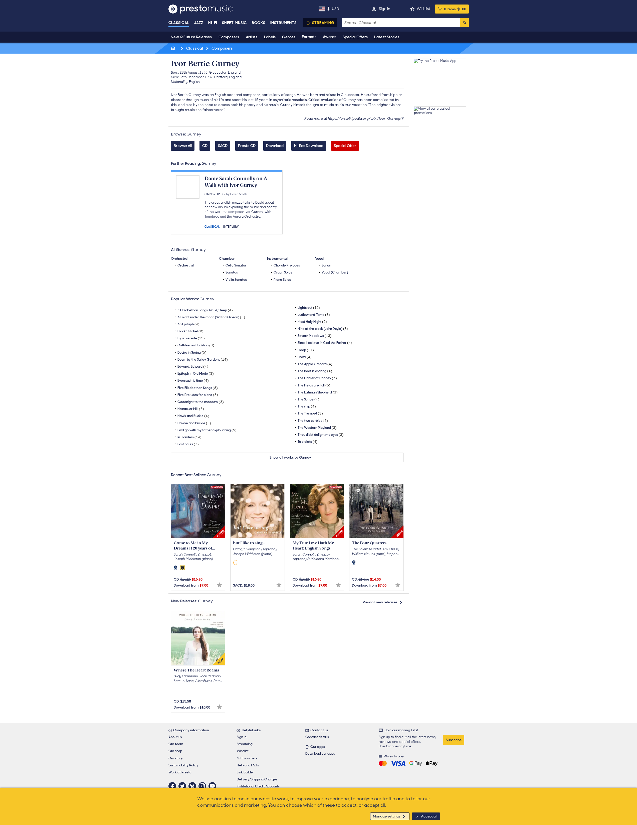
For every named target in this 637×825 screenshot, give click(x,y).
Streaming (323, 22)
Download (275, 145)
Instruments (283, 22)
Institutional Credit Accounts (258, 786)
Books (259, 22)
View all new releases (380, 602)
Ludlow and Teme (314, 315)
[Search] (464, 22)
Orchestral (185, 265)
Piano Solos (282, 280)
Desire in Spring (191, 352)
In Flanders (189, 437)
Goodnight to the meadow (200, 402)
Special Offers (355, 37)
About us (175, 737)
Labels (270, 37)
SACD (223, 145)
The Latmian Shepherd (318, 392)
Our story (175, 758)
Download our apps (320, 753)
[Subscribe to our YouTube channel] (213, 786)
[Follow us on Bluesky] (193, 786)
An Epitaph (188, 324)
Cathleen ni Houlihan (195, 345)
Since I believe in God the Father (325, 343)
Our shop (175, 751)
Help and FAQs (248, 765)
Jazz (198, 22)
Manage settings (386, 816)
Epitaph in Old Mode (195, 373)
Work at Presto (179, 772)
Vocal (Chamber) (335, 272)
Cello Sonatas (236, 265)
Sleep (306, 350)
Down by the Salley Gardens (202, 359)
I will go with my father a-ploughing (207, 430)
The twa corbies (313, 421)
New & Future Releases (191, 37)
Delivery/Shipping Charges (257, 779)
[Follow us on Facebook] (173, 786)
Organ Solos (283, 272)
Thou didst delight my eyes (321, 435)
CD (204, 145)
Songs (326, 265)
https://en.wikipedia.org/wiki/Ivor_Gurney (364, 118)
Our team (175, 744)
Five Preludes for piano (197, 395)
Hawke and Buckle (194, 423)
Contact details (317, 737)
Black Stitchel (190, 331)
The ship (307, 406)
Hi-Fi (212, 22)
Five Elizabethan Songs (197, 388)
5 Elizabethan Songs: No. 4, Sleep (205, 310)
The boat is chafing (315, 371)
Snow (305, 357)
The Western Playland (317, 428)
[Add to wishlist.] (219, 585)
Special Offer (345, 145)
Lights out (309, 308)
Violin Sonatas (236, 280)
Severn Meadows (315, 336)
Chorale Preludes (287, 265)
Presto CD (247, 145)
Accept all (429, 816)
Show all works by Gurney (290, 457)
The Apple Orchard (315, 364)
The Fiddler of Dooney (317, 378)
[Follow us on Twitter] (183, 786)
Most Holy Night (312, 322)
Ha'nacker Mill (190, 409)
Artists (252, 37)
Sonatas (232, 272)
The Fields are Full (314, 385)
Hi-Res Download (308, 145)
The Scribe (308, 399)
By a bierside (191, 338)
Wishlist (423, 8)
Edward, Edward (192, 366)
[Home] (174, 48)
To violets (308, 442)
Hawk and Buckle (193, 416)
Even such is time (193, 380)
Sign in (384, 8)
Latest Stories (386, 37)
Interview (231, 226)
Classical (178, 22)
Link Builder (245, 772)
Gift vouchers (247, 758)
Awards (329, 36)
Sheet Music (234, 22)
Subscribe (454, 740)
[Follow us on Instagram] (203, 786)
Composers (229, 37)
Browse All (183, 145)
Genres (288, 37)
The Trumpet (310, 413)
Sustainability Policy (183, 765)
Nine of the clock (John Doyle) (323, 329)
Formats (309, 36)
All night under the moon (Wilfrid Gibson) (211, 317)
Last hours (188, 444)
